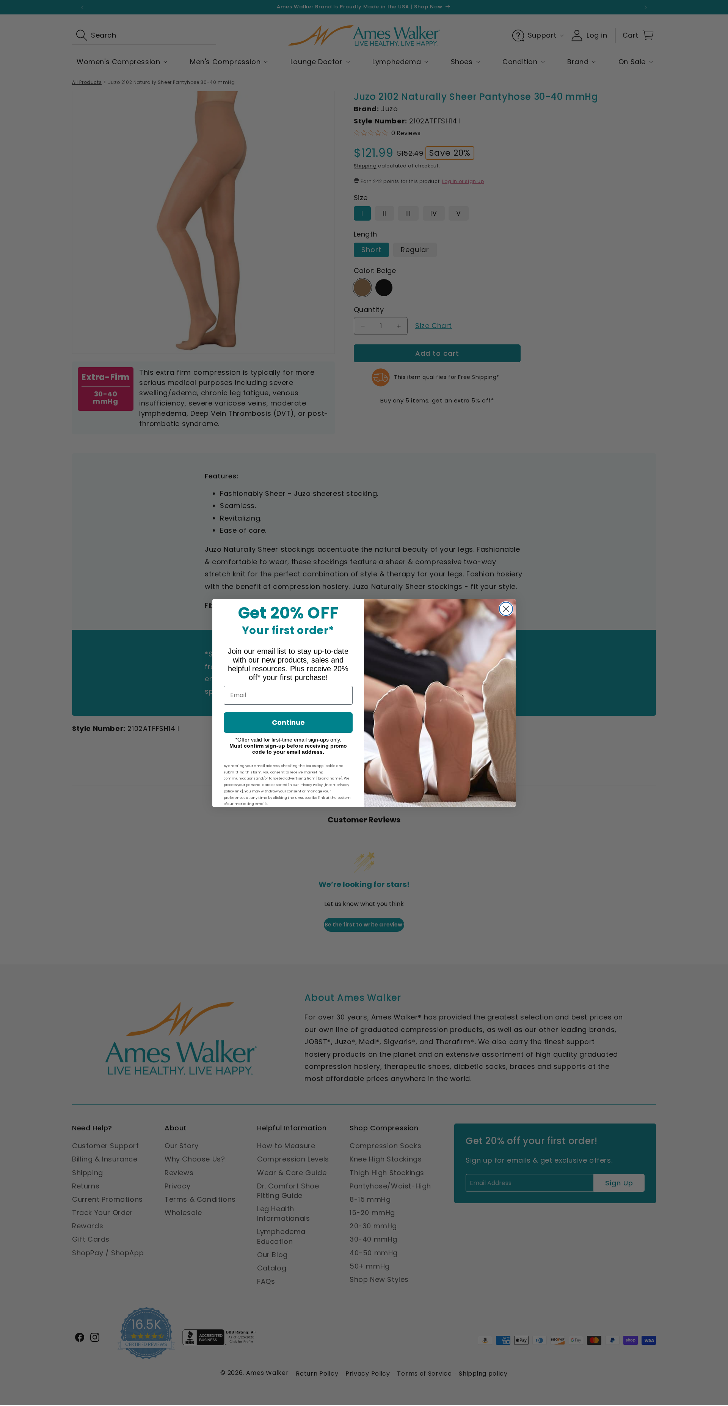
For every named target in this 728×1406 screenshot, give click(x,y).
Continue (288, 722)
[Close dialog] (506, 608)
